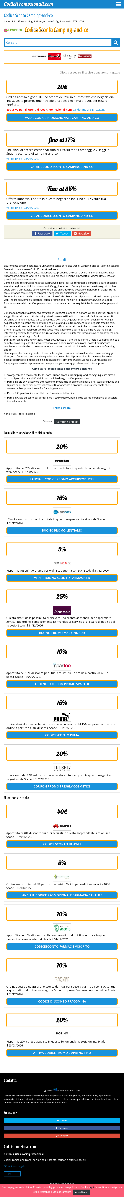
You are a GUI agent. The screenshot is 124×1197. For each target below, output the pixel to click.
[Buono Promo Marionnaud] (62, 610)
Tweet (63, 233)
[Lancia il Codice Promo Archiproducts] (62, 461)
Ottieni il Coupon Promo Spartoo (62, 684)
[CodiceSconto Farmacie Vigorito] (62, 928)
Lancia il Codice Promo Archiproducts (62, 479)
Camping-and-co (67, 422)
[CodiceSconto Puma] (62, 717)
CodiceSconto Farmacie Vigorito (62, 946)
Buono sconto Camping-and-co (67, 167)
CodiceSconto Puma (62, 735)
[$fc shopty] (54, 56)
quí (92, 1187)
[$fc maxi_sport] (84, 56)
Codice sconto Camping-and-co (67, 216)
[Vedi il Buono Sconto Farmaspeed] (62, 563)
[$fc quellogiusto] (69, 56)
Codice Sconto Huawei (62, 844)
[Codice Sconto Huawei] (62, 826)
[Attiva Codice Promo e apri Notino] (62, 1034)
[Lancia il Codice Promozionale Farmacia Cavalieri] (62, 877)
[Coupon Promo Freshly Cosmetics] (62, 768)
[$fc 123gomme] (39, 56)
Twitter (63, 1120)
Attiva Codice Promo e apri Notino (62, 1053)
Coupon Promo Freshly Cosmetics (62, 786)
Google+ (83, 233)
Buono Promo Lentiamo (62, 530)
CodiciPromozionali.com (28, 4)
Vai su (12, 1174)
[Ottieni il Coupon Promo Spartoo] (62, 665)
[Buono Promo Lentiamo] (62, 512)
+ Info (51, 21)
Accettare (81, 1192)
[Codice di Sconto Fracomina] (62, 979)
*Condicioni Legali (14, 1166)
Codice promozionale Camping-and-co (67, 118)
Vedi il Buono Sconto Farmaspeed (62, 578)
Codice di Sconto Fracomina (62, 1001)
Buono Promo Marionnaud (62, 633)
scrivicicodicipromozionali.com (63, 1090)
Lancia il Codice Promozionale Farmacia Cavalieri (62, 895)
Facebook (43, 233)
